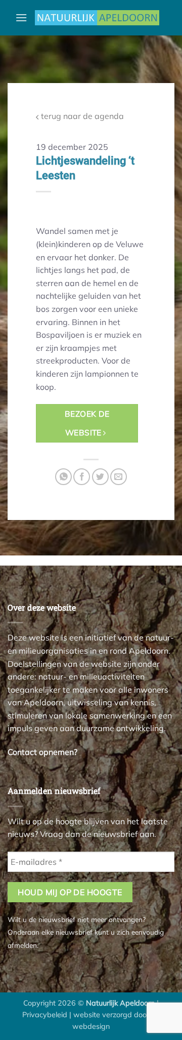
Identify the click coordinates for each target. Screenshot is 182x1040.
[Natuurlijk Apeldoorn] (97, 18)
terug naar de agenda (81, 116)
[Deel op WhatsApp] (63, 476)
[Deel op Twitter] (100, 476)
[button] (21, 17)
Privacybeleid (44, 1014)
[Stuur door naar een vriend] (118, 476)
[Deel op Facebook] (81, 476)
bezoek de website (87, 423)
